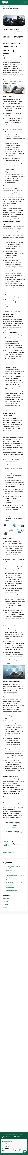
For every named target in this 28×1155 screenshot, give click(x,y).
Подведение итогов (11, 890)
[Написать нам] (25, 1152)
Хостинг (5, 901)
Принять (22, 1150)
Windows (6, 904)
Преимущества (10, 870)
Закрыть (15, 1150)
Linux (5, 907)
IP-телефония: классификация (14, 880)
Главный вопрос (10, 873)
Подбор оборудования (12, 887)
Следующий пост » (8, 852)
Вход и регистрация (21, 2)
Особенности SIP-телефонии (14, 882)
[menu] (25, 2)
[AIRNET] (5, 2)
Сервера (6, 898)
